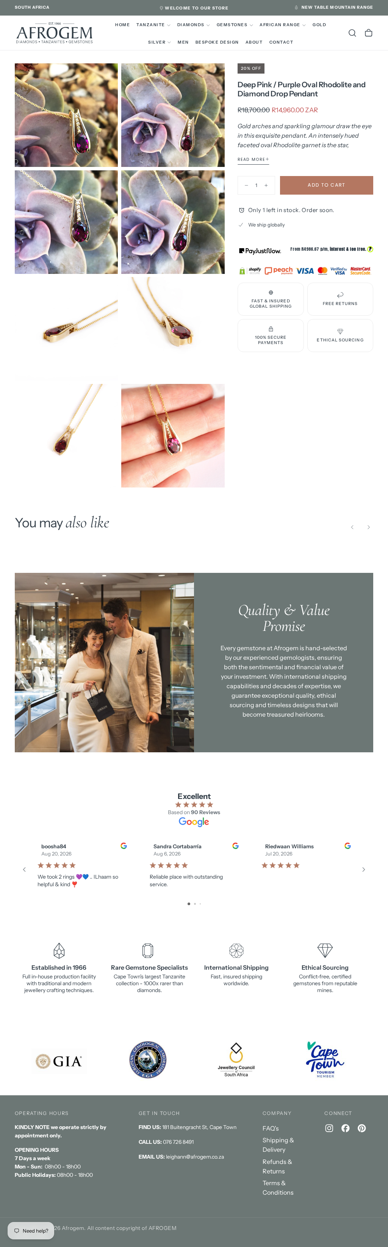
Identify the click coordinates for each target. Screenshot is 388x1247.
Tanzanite (150, 24)
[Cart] (369, 33)
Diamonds (191, 24)
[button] (32, 7)
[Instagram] (329, 1128)
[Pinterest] (362, 1128)
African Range (280, 24)
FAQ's (271, 1128)
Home (122, 24)
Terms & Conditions (278, 1187)
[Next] (369, 527)
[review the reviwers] (123, 846)
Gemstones (232, 24)
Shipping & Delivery (278, 1144)
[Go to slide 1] (189, 904)
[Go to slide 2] (195, 904)
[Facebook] (345, 1128)
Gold (319, 24)
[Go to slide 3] (200, 903)
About (254, 42)
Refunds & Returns (277, 1166)
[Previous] (352, 527)
